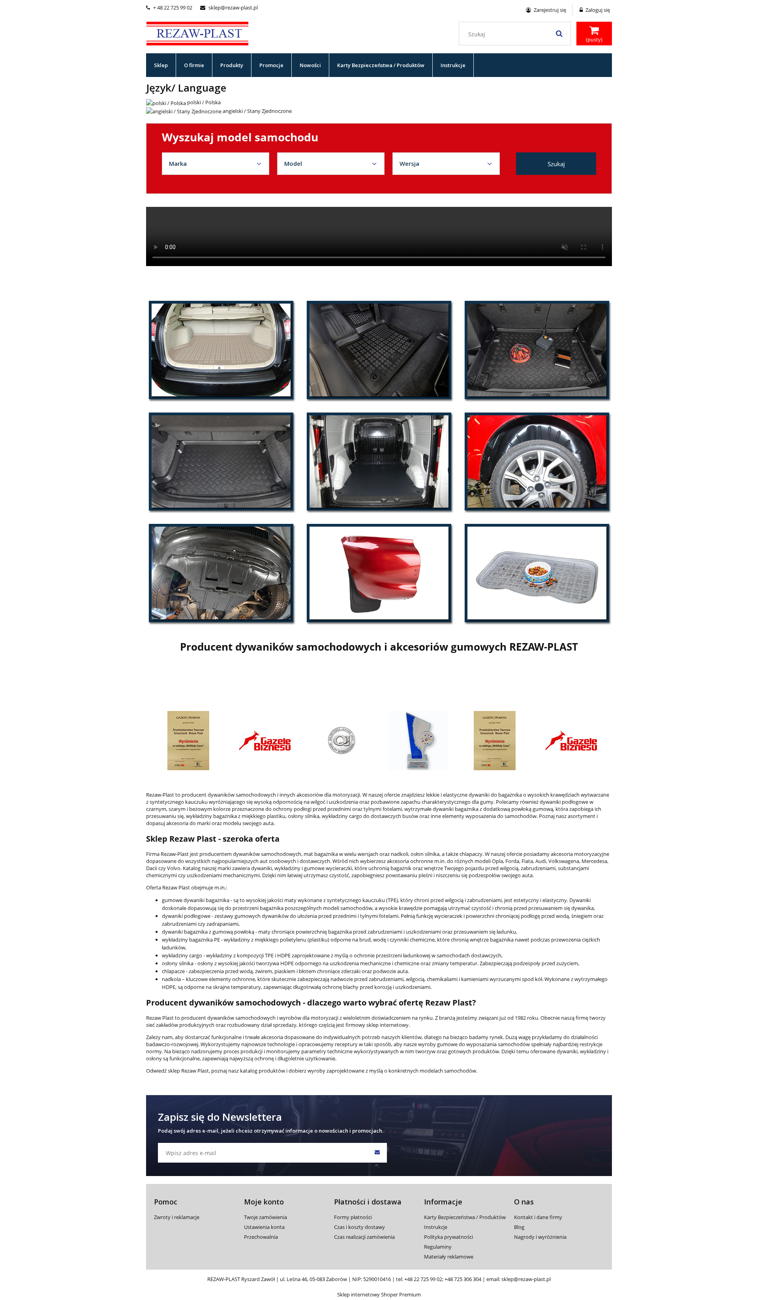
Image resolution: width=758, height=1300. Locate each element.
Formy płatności (353, 1217)
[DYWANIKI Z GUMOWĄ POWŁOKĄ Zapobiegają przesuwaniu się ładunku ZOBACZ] (537, 349)
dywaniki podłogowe (186, 915)
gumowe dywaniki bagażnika (195, 900)
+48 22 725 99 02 (423, 1279)
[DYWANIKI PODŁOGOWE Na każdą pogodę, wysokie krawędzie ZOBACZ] (379, 349)
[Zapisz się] (377, 1153)
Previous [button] (160, 721)
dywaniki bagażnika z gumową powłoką (208, 931)
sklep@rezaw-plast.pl (229, 7)
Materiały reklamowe (448, 1256)
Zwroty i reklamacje (176, 1217)
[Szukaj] (559, 33)
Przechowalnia (261, 1236)
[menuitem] (161, 65)
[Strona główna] (197, 32)
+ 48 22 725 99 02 (169, 7)
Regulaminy (438, 1246)
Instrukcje (435, 1227)
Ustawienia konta (264, 1227)
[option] (188, 740)
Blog (519, 1227)
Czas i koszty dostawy (359, 1227)
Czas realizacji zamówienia (364, 1236)
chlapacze (174, 971)
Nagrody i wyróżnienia (540, 1236)
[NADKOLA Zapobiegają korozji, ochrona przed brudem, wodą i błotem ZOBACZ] (537, 461)
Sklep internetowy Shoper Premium (379, 1294)
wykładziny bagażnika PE (191, 939)
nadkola (171, 979)
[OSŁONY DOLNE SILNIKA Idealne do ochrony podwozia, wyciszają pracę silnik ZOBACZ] (221, 573)
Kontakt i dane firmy (538, 1217)
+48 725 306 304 (463, 1279)
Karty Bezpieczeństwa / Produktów (465, 1217)
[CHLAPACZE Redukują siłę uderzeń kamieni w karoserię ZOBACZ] (379, 573)
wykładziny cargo (182, 955)
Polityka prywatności (448, 1236)
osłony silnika (178, 963)
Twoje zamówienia (265, 1217)
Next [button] (597, 721)
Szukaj (556, 164)
